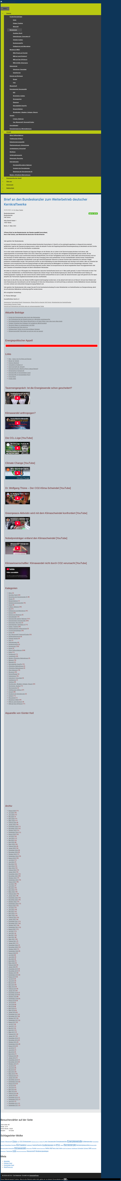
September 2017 (13, 1020)
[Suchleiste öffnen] (3, 5)
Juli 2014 (11, 1085)
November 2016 (13, 1040)
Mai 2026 (11, 816)
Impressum (9, 185)
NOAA (63, 1148)
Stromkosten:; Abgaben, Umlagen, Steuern (25, 112)
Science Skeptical (14, 363)
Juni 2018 (11, 1004)
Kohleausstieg (29, 1148)
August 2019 (12, 977)
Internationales (14, 161)
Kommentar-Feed (9, 1165)
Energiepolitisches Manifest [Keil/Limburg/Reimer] (23, 369)
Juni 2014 (11, 1087)
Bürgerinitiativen (18, 109)
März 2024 (12, 868)
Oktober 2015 (12, 1064)
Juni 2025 (11, 838)
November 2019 (13, 971)
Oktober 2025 (12, 830)
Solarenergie (13, 66)
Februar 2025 (12, 846)
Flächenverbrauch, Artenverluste (19, 145)
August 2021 (12, 929)
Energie (8, 13)
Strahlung (12, 152)
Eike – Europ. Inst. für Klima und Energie (20, 359)
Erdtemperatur (87, 1141)
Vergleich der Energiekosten (21, 168)
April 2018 (11, 1008)
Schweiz (86, 1148)
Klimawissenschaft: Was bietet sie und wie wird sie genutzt (26, 331)
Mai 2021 (11, 935)
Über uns (9, 181)
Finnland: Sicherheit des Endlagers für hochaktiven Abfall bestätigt (28, 323)
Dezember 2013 (13, 1097)
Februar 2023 (12, 894)
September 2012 (13, 1099)
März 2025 (12, 844)
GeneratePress (34, 1175)
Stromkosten (94, 1148)
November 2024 (13, 852)
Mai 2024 (11, 864)
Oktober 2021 (12, 925)
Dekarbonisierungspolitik (17, 142)
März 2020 (12, 963)
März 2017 (12, 1032)
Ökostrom (16, 102)
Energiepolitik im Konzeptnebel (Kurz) (19, 375)
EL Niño (45, 1141)
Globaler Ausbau (18, 40)
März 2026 (12, 820)
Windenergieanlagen (41, 1151)
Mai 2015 (11, 1070)
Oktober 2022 (12, 901)
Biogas (15, 79)
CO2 (18, 1141)
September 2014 (13, 1081)
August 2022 (12, 905)
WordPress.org (8, 1167)
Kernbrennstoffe (18, 43)
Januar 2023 (12, 896)
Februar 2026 (12, 822)
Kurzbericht (12, 654)
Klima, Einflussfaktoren (16, 135)
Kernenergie (13, 30)
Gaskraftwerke (37, 1145)
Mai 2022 (11, 911)
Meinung (11, 660)
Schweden (80, 1148)
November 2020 (13, 947)
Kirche (10, 648)
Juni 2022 (11, 909)
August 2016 (12, 1046)
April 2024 (11, 866)
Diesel (10, 605)
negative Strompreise (41, 1148)
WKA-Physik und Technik (20, 53)
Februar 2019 (12, 988)
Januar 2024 (12, 872)
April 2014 (11, 1089)
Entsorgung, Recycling (16, 158)
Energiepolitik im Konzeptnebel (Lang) (20, 373)
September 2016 (13, 1044)
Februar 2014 (12, 1093)
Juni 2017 (11, 1026)
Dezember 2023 (13, 874)
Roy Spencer (68, 1148)
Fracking (22, 1145)
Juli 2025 (11, 836)
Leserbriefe (12, 656)
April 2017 (11, 1030)
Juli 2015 (11, 1066)
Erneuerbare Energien (10, 1145)
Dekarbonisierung (35, 1141)
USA (14, 1151)
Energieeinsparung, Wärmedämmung (20, 129)
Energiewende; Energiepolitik (18, 89)
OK (65, 1179)
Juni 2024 (11, 862)
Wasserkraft (13, 86)
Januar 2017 (12, 1036)
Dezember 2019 (13, 969)
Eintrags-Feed (8, 1163)
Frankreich (29, 1145)
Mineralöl (16, 26)
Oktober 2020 (12, 949)
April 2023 (11, 890)
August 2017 (12, 1022)
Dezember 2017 (13, 1014)
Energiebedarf (14, 125)
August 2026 (12, 811)
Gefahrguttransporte (16, 155)
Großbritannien (47, 1145)
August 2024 (12, 858)
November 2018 (13, 994)
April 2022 (11, 913)
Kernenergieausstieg (83, 1145)
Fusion (10, 632)
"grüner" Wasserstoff (6, 1141)
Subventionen (3, 1151)
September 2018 (13, 998)
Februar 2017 (12, 1034)
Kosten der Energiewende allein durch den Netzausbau (24, 317)
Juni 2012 (11, 1101)
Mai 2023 (11, 888)
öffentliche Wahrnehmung (16, 666)
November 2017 (13, 1016)
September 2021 (13, 927)
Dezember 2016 (13, 1038)
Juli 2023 (11, 884)
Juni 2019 (11, 981)
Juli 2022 (11, 907)
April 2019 (11, 985)
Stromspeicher (17, 99)
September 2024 (13, 856)
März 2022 (12, 915)
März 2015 (12, 1074)
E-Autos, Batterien (18, 119)
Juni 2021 (11, 933)
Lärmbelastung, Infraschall (18, 148)
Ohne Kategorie (13, 670)
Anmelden (7, 1161)
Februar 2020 (12, 965)
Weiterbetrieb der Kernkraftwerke (61, 302)
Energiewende (74, 1141)
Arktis (10, 593)
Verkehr (12, 115)
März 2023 (12, 892)
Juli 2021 (11, 931)
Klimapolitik (11, 1148)
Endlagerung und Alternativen (21, 46)
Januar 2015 (12, 1077)
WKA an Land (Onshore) (20, 56)
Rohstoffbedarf (13, 674)
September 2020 (13, 951)
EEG (14, 92)
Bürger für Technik (14, 361)
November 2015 (13, 1062)
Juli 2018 (11, 1002)
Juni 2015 (11, 1068)
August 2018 (12, 1000)
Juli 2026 (11, 812)
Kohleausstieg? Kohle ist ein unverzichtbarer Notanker (24, 329)
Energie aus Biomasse (16, 76)
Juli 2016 (11, 1048)
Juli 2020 (11, 955)
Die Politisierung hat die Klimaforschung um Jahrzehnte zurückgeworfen (29, 319)
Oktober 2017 (12, 1018)
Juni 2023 (11, 886)
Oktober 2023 (12, 878)
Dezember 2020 (13, 945)
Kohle (14, 20)
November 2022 (13, 900)
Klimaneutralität (4, 1148)
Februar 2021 (12, 941)
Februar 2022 (12, 917)
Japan (61, 1145)
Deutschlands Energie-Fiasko (12, 304)
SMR (89, 1148)
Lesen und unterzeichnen (15, 345)
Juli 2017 (11, 1024)
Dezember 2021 (13, 921)
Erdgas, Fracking (18, 23)
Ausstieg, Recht (17, 33)
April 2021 (11, 937)
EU (17, 1145)
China (14, 1141)
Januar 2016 (12, 1058)
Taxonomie (9, 1151)
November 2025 (13, 828)
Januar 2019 (12, 990)
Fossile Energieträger (16, 16)
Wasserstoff (31, 1151)
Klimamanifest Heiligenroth (16, 371)
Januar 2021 (12, 943)
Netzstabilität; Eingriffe (20, 105)
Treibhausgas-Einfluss (16, 138)
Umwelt (8, 132)
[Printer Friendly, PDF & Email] (93, 213)
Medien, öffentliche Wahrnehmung (20, 175)
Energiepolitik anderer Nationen (22, 165)
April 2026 (11, 818)
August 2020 (12, 953)
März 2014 (12, 1091)
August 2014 (12, 1083)
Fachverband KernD (16, 302)
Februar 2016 (12, 1056)
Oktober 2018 (12, 996)
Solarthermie (17, 73)
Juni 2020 (11, 957)
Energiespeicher (61, 1141)
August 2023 (12, 882)
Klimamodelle (93, 1145)
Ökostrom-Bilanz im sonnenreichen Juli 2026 (21, 325)
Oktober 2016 (12, 1042)
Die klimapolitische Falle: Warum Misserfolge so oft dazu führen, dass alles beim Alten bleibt (35, 321)
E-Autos (41, 1141)
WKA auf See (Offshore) (20, 59)
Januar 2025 (12, 848)
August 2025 (12, 834)
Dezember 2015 (13, 1060)
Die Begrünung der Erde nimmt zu (18, 327)
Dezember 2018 (13, 992)
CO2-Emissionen (25, 1141)
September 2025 (13, 832)
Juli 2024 (11, 860)
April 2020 (11, 961)
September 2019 (13, 975)
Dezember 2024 (13, 850)
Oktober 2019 (12, 973)
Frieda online (12, 378)
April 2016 (11, 1054)
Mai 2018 (11, 1006)
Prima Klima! (12, 376)
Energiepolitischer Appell (13, 178)
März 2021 (12, 939)
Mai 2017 (11, 1028)
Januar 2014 (12, 1095)
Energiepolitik (52, 1141)
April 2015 (11, 1072)
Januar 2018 (12, 1012)
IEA (55, 1145)
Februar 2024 (12, 870)
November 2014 (13, 1079)
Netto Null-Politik (57, 1148)
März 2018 (12, 1010)
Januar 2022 (12, 919)
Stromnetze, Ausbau (19, 96)
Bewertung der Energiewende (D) (22, 171)
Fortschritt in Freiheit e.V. (16, 365)
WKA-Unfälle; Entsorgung (20, 63)
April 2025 (11, 842)
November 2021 (13, 923)
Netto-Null (48, 1148)
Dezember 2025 (13, 826)
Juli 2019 (11, 979)
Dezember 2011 (13, 1103)
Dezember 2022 (13, 898)
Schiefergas (74, 1148)
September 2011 (13, 1105)
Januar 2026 (12, 824)
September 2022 (13, 903)
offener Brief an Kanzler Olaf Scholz (41, 302)
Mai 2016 (11, 1052)
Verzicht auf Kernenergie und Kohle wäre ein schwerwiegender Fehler (24, 306)
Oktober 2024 (12, 854)
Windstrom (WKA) (15, 49)
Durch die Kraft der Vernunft (17, 367)
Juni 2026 (11, 814)
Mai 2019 (11, 983)
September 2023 (13, 880)
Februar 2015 (12, 1076)
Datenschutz (10, 188)
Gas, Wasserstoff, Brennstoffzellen (23, 122)
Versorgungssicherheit (21, 1151)
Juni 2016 (11, 1050)
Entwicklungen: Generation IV (21, 36)
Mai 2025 (11, 840)
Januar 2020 (12, 967)
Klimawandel (20, 1148)
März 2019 (12, 987)
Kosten (34, 1148)
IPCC (58, 1145)
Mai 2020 (11, 959)
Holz (14, 82)
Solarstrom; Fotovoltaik (19, 69)
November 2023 (13, 876)
